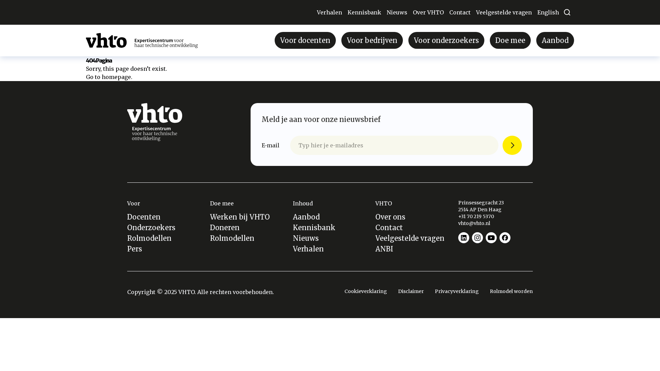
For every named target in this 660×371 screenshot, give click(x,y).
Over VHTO (428, 12)
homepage (116, 77)
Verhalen (329, 12)
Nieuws (397, 12)
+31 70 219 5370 (476, 216)
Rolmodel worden (511, 291)
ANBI (384, 249)
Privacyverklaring (457, 291)
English (548, 12)
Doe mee (510, 40)
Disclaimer (411, 291)
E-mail (270, 145)
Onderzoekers (151, 227)
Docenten (144, 217)
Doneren (225, 227)
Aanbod (555, 40)
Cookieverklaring (365, 291)
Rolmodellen (149, 238)
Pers (134, 249)
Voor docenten (305, 40)
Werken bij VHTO (240, 217)
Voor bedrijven (372, 40)
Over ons (390, 217)
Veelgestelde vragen (504, 12)
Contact (460, 12)
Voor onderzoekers (446, 40)
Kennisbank (364, 12)
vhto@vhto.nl (474, 223)
